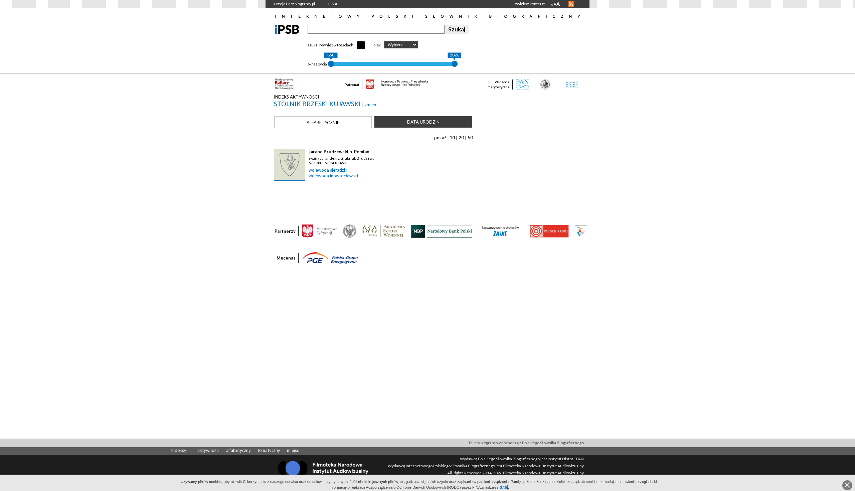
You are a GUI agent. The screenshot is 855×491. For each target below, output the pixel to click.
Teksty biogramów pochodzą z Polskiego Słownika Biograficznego (526, 442)
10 (452, 137)
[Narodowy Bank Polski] (441, 231)
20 (461, 137)
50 (470, 137)
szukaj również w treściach (330, 45)
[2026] (455, 64)
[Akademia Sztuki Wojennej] (383, 231)
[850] (331, 64)
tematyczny (269, 450)
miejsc (293, 450)
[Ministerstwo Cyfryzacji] (319, 231)
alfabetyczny (238, 450)
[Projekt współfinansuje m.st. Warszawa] (580, 231)
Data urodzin (423, 122)
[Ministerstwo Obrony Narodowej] (349, 231)
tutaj (504, 487)
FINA (332, 3)
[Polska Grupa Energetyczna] (330, 258)
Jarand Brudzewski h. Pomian (339, 151)
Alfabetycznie (323, 122)
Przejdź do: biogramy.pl (294, 3)
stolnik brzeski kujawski (318, 104)
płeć (377, 45)
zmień (370, 104)
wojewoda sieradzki (328, 170)
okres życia (317, 64)
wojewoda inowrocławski (333, 175)
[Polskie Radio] (549, 231)
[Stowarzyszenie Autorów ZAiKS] (500, 231)
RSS (571, 4)
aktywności (208, 450)
